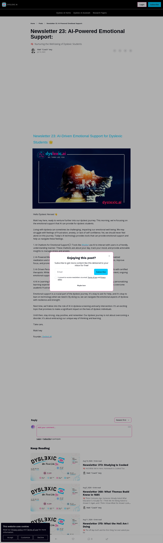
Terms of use (92, 277)
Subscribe (101, 272)
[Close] (109, 256)
